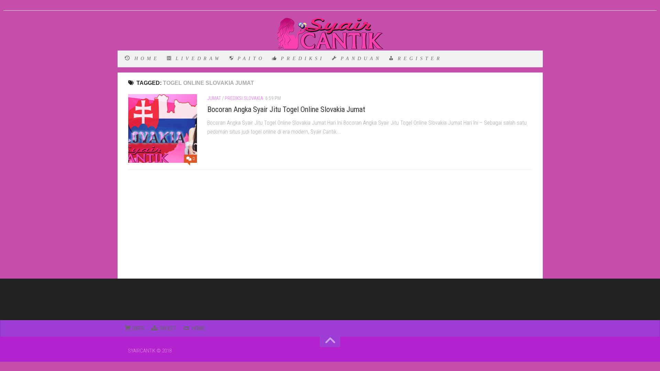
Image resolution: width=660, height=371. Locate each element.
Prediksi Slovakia (244, 98)
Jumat (214, 98)
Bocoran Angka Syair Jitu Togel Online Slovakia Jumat (286, 109)
